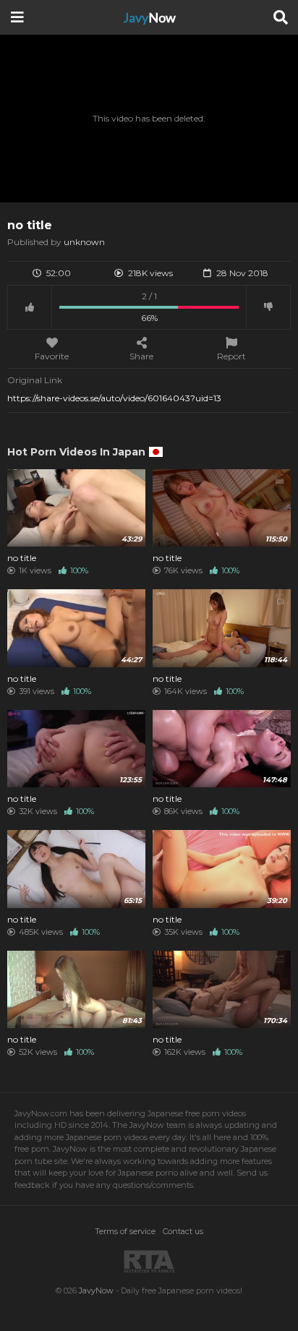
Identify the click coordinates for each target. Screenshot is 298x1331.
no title (21, 558)
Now (149, 17)
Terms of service (125, 1231)
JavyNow (96, 1290)
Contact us (183, 1231)
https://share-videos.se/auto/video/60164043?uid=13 (114, 398)
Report (231, 356)
